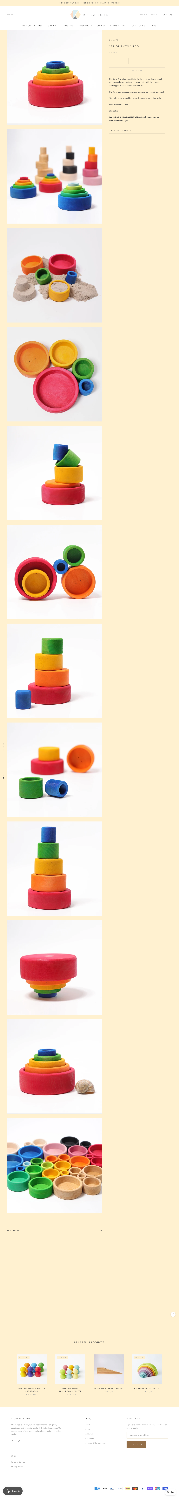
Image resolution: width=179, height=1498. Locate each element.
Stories (52, 26)
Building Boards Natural (108, 1388)
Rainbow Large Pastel (147, 1388)
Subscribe (136, 1444)
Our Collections (32, 26)
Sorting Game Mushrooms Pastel (70, 1389)
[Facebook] (12, 1440)
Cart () (167, 15)
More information (121, 130)
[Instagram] (19, 1440)
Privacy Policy (17, 1466)
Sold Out (137, 71)
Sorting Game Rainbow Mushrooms (31, 1389)
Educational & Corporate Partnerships (102, 26)
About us (68, 26)
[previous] (9, 1372)
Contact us (138, 26)
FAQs (153, 26)
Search (154, 15)
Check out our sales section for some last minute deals (89, 3)
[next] (170, 1372)
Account (143, 15)
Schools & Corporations (95, 1443)
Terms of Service (18, 1462)
